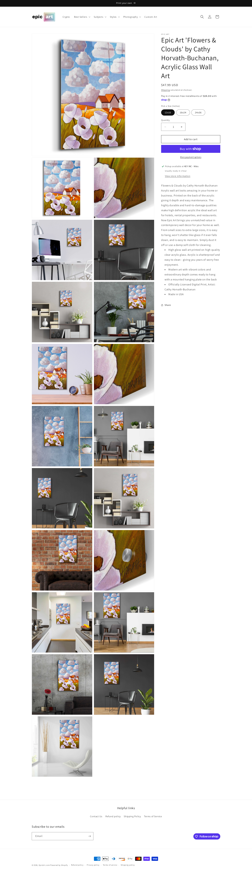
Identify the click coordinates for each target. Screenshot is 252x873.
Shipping (165, 90)
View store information (177, 176)
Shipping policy (128, 865)
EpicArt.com (44, 865)
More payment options (190, 157)
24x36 (198, 112)
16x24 (183, 112)
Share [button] (168, 305)
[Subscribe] (89, 836)
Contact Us (96, 816)
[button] (82, 16)
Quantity (165, 120)
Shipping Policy (132, 816)
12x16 (168, 112)
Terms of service (110, 865)
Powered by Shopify (59, 865)
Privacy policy (93, 865)
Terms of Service (153, 816)
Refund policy (113, 816)
